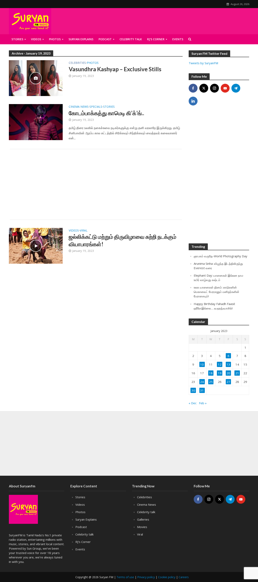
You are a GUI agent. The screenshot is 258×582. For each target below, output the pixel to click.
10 (202, 364)
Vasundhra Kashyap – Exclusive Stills (115, 69)
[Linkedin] (193, 101)
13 (228, 364)
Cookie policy (166, 577)
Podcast (81, 527)
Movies (142, 527)
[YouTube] (225, 88)
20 (228, 373)
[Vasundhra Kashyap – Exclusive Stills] (36, 77)
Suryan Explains (81, 39)
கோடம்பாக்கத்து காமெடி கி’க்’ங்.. (106, 113)
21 (237, 373)
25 (211, 382)
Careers (184, 577)
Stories (17, 39)
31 (202, 390)
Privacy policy (146, 577)
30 (193, 390)
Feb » (203, 403)
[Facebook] (193, 88)
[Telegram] (235, 88)
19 (220, 373)
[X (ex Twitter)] (203, 88)
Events (80, 549)
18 (211, 373)
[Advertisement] (96, 184)
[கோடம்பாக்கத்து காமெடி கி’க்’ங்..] (36, 122)
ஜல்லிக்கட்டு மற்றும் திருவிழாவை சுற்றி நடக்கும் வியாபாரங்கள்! (122, 240)
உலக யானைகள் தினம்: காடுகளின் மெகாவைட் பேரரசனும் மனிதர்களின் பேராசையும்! (216, 291)
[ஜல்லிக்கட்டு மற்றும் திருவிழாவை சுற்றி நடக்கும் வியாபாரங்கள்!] (36, 245)
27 (228, 382)
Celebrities (77, 63)
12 (220, 364)
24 (202, 382)
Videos (36, 39)
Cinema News (78, 107)
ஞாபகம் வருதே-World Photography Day (220, 256)
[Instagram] (214, 88)
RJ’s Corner (83, 542)
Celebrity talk (84, 534)
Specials (95, 107)
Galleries (143, 519)
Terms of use (125, 577)
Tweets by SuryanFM (203, 63)
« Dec (193, 403)
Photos (55, 39)
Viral (83, 230)
